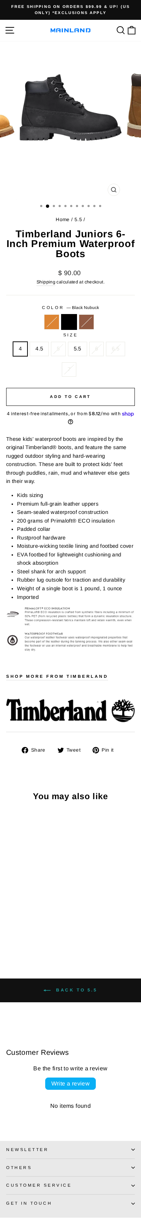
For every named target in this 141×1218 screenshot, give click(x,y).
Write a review (70, 1083)
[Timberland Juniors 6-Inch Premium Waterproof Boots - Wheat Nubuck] (10, 935)
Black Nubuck (69, 322)
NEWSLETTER (27, 1149)
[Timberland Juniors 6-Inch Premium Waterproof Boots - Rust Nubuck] (27, 935)
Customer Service (39, 1185)
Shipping (46, 282)
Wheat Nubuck (51, 322)
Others (19, 1167)
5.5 (78, 219)
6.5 (115, 348)
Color (70, 307)
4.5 (39, 348)
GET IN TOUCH (29, 1203)
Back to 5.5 (75, 990)
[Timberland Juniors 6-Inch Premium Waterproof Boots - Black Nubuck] (18, 935)
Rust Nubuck (86, 322)
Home (62, 219)
